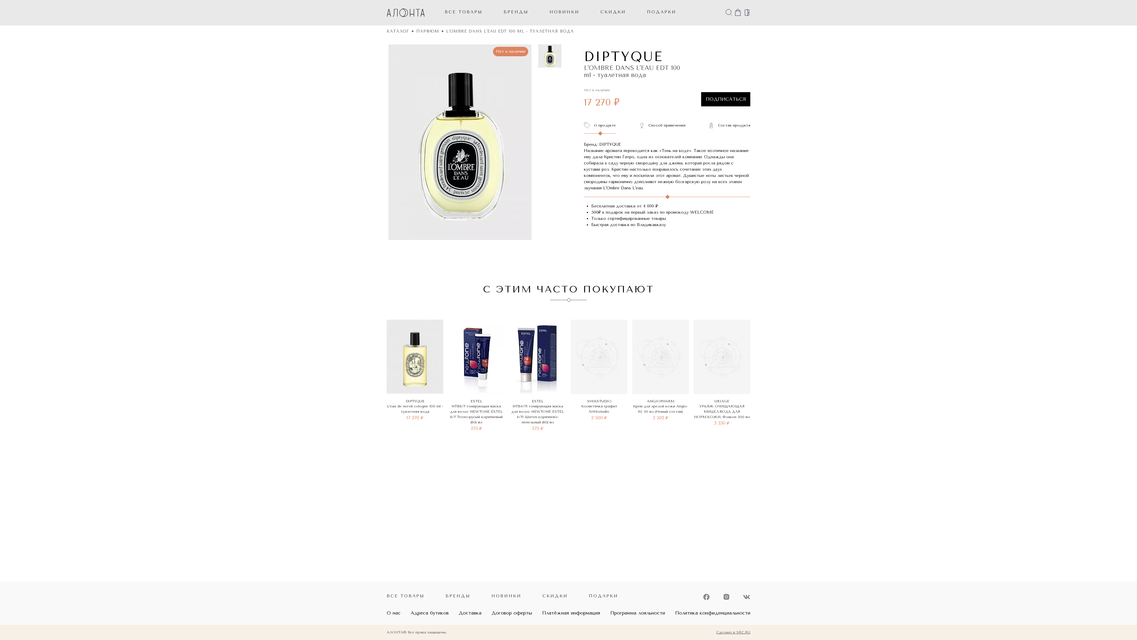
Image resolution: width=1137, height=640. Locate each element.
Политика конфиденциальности (712, 613)
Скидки (555, 596)
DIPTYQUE (623, 56)
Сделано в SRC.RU (733, 632)
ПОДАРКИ (661, 12)
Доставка (470, 613)
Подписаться (726, 99)
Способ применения (666, 125)
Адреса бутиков (430, 613)
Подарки (603, 596)
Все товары (464, 12)
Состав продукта (734, 125)
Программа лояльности (637, 613)
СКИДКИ (613, 12)
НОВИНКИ (564, 12)
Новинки (506, 596)
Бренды (516, 12)
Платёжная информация (571, 613)
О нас (394, 613)
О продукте (605, 125)
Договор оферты (512, 613)
